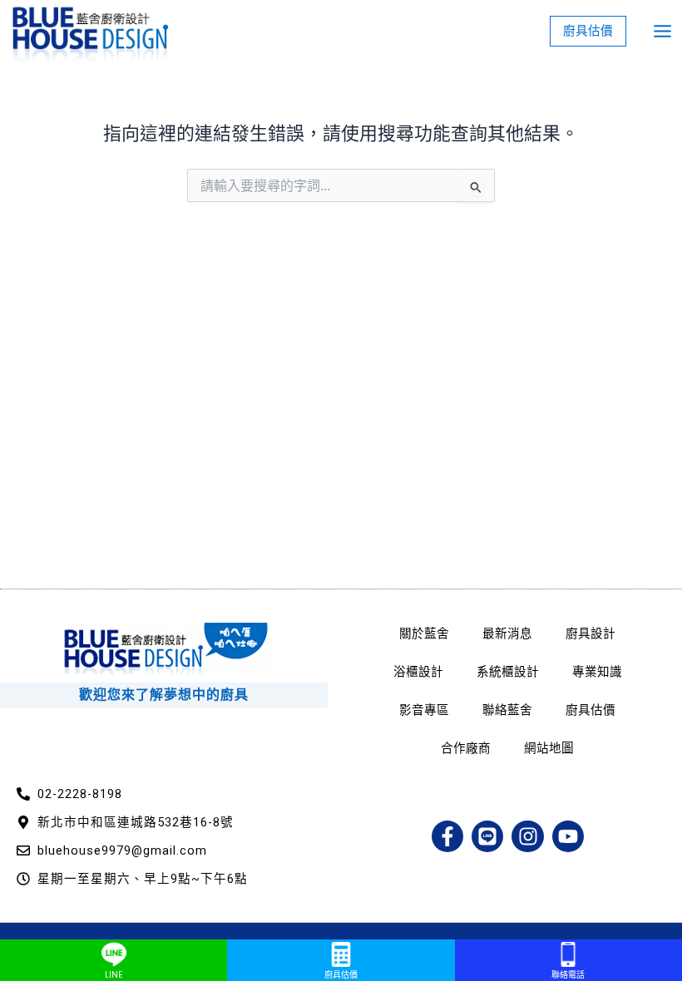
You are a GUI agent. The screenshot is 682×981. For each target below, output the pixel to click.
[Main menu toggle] (662, 31)
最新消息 (507, 633)
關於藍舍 (424, 633)
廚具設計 (590, 633)
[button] (588, 31)
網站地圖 (549, 748)
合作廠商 (466, 748)
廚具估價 (590, 709)
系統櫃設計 (508, 671)
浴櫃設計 (418, 671)
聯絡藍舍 (507, 709)
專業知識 (597, 671)
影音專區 (424, 709)
